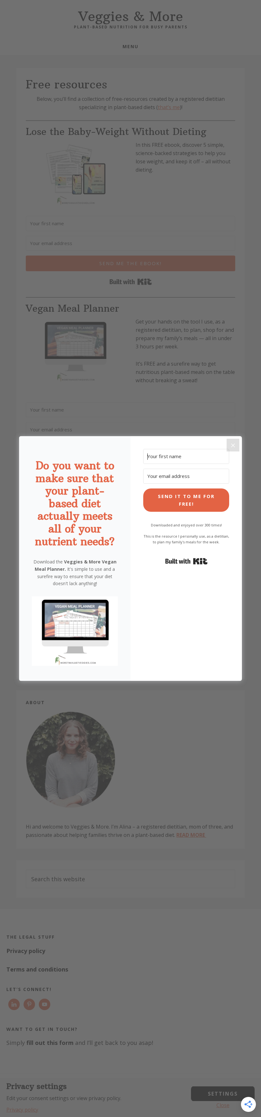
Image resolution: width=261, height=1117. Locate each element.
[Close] (233, 445)
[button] (75, 632)
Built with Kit (186, 561)
